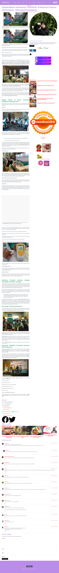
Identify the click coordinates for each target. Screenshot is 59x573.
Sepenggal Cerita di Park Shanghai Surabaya (45, 85)
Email (3, 552)
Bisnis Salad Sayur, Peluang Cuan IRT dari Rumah (36, 437)
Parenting (38, 2)
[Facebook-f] (53, 2)
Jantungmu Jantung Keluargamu (7, 415)
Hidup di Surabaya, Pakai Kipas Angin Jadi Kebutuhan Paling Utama (45, 99)
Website (3, 556)
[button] (49, 2)
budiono (5, 475)
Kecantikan (33, 2)
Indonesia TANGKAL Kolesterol (7, 411)
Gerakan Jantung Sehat (6, 409)
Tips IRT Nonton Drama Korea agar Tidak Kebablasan (47, 80)
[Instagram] (56, 2)
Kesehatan (18, 2)
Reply (6, 453)
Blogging (14, 2)
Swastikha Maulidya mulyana (8, 456)
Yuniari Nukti (6, 462)
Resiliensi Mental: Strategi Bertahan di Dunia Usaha (46, 94)
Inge (5, 468)
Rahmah (7, 450)
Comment (3, 538)
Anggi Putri (6, 520)
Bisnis (26, 2)
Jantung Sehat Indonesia (6, 413)
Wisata (23, 2)
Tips (41, 2)
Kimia (45, 2)
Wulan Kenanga (6, 494)
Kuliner (30, 2)
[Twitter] (55, 2)
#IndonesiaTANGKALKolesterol (7, 407)
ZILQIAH (5, 526)
